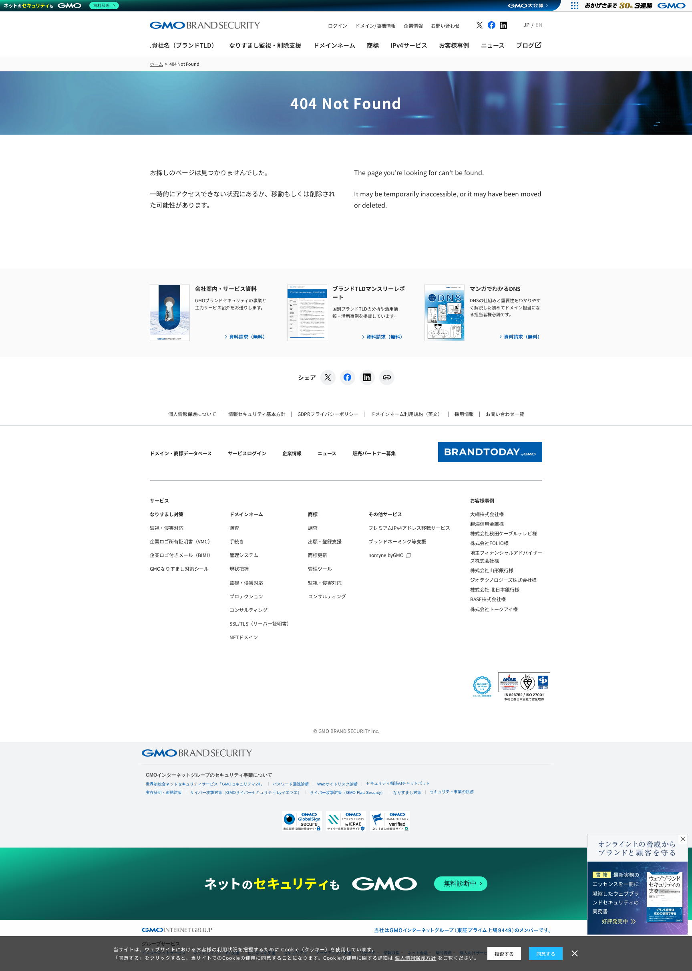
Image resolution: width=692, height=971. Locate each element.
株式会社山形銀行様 (491, 570)
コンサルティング (248, 609)
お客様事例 (482, 500)
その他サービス (385, 514)
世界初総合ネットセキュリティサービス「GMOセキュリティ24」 (205, 784)
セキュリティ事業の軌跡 (452, 791)
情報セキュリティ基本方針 (257, 413)
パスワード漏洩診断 (291, 784)
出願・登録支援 (325, 541)
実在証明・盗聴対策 (164, 792)
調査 (234, 527)
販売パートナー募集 (374, 453)
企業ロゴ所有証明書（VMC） (181, 541)
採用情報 (464, 413)
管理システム (243, 554)
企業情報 (292, 453)
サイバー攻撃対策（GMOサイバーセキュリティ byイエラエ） (246, 792)
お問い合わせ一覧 (505, 413)
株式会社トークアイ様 (494, 609)
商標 (313, 514)
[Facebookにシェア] (347, 377)
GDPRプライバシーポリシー (328, 413)
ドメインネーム (246, 514)
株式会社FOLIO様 (489, 542)
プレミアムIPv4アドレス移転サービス (409, 527)
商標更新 (317, 554)
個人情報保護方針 (416, 957)
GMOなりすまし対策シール (179, 568)
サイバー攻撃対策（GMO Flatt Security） (347, 792)
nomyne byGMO (386, 554)
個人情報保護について (192, 413)
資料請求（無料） (248, 336)
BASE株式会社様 (488, 599)
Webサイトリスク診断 (337, 784)
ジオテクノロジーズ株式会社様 (503, 579)
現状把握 (239, 568)
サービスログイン (247, 453)
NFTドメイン (243, 637)
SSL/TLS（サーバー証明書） (260, 623)
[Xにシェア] (328, 377)
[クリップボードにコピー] (386, 377)
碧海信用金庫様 (487, 523)
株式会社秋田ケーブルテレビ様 (503, 533)
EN (538, 24)
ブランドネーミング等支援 (397, 541)
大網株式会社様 (487, 514)
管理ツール (320, 568)
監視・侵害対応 (166, 527)
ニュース (327, 453)
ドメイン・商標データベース (181, 453)
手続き (236, 541)
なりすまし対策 (166, 514)
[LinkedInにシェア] (367, 377)
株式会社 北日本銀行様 (494, 589)
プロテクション (246, 596)
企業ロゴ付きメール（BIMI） (181, 554)
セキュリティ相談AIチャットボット (398, 783)
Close (682, 839)
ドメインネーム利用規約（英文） (406, 413)
